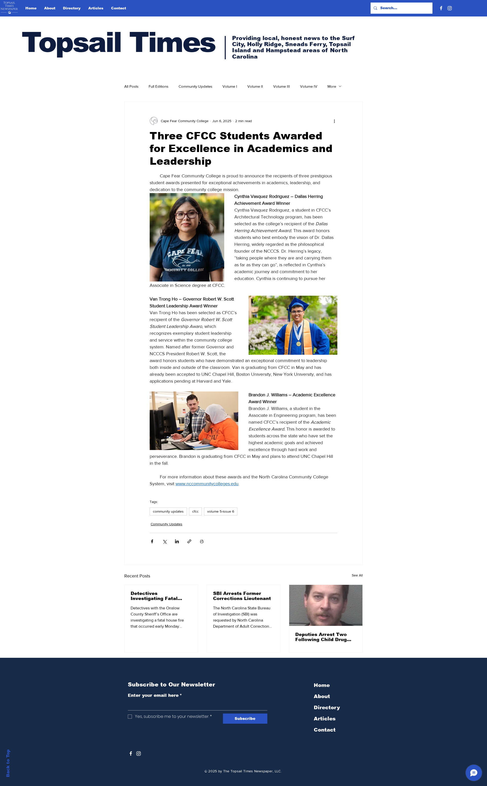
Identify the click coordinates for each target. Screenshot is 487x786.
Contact (325, 730)
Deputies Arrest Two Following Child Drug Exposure (321, 637)
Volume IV (308, 86)
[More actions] (334, 121)
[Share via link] (189, 541)
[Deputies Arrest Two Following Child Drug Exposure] (325, 605)
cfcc (195, 511)
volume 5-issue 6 (220, 511)
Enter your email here (155, 695)
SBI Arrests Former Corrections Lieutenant (242, 596)
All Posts (131, 86)
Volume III (281, 86)
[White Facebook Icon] (131, 753)
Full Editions (158, 86)
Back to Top (8, 763)
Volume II (255, 86)
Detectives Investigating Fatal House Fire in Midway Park (157, 596)
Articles (325, 718)
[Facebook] (441, 8)
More (331, 86)
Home (322, 685)
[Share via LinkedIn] (177, 541)
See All (357, 575)
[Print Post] (201, 541)
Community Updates (195, 86)
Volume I (229, 86)
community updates (168, 511)
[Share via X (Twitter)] (164, 541)
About (322, 696)
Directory (327, 707)
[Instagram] (450, 8)
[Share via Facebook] (152, 541)
